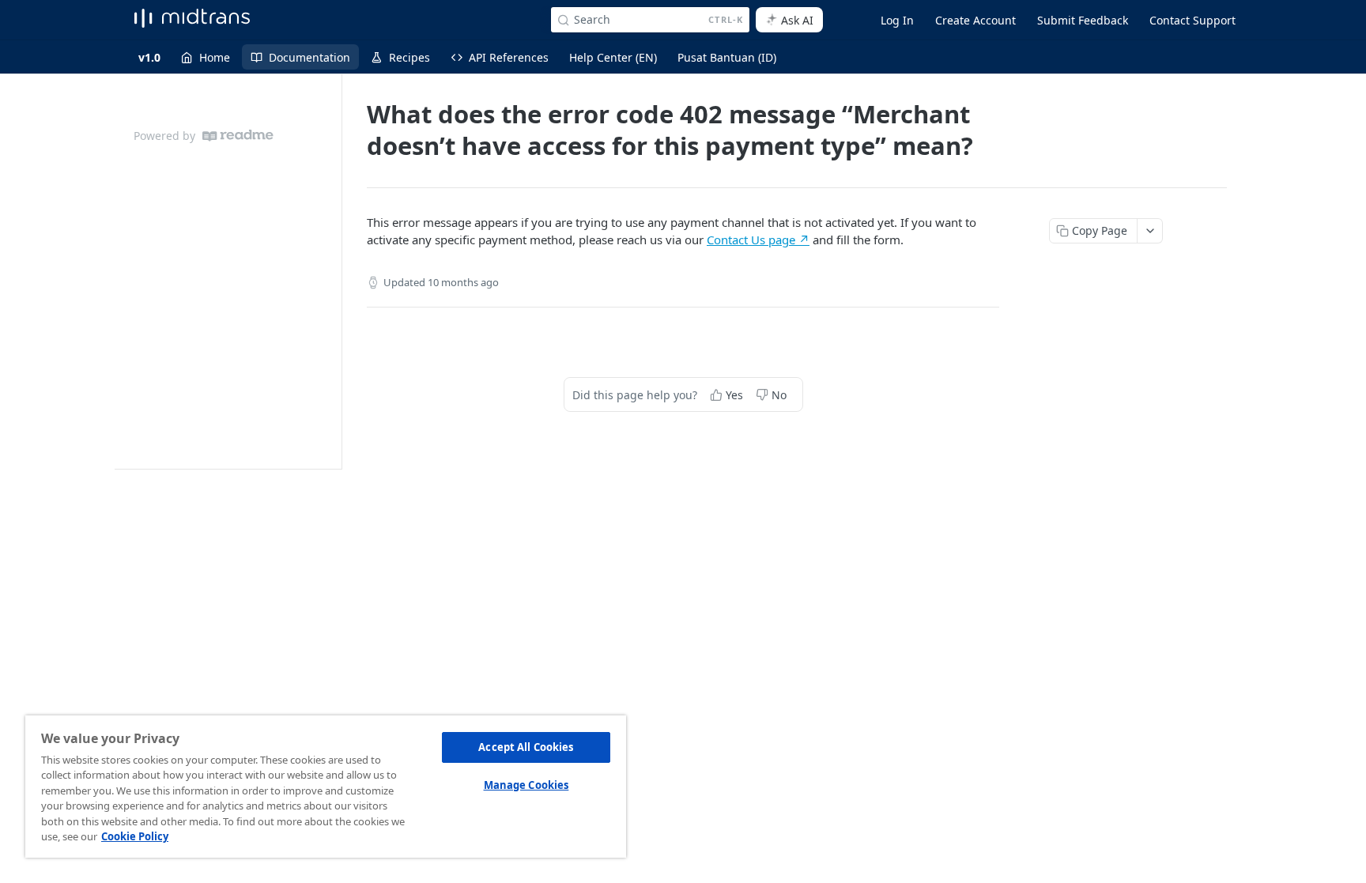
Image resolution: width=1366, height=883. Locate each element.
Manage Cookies (526, 785)
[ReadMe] (238, 136)
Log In (897, 20)
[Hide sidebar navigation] (338, 271)
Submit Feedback (1082, 20)
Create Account (975, 20)
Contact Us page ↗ (758, 239)
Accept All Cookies (525, 747)
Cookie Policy (134, 836)
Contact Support (1192, 20)
